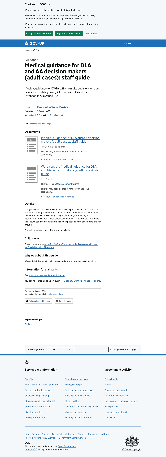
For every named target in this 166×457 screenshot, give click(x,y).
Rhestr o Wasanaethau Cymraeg (41, 437)
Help (27, 434)
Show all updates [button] (56, 294)
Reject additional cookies (69, 33)
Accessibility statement (63, 434)
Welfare (36, 50)
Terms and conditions (98, 434)
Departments (111, 379)
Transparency (111, 406)
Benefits (29, 379)
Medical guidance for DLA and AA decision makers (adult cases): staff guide (70, 139)
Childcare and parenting (37, 395)
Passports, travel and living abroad (82, 406)
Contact (82, 434)
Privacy (35, 434)
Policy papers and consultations (121, 401)
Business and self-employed (38, 390)
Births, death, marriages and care (41, 384)
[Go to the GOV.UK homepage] (34, 43)
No (70, 349)
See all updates (56, 115)
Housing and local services (78, 395)
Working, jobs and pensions (78, 417)
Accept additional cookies (39, 33)
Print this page (65, 301)
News (108, 384)
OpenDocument (64, 183)
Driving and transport (35, 417)
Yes (56, 349)
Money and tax (72, 401)
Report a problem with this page (123, 349)
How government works (116, 412)
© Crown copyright (131, 449)
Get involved (111, 417)
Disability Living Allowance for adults (82, 280)
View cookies (91, 33)
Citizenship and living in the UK (40, 401)
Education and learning (76, 379)
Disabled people (33, 412)
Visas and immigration (75, 412)
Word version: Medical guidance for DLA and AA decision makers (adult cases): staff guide (71, 170)
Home (27, 50)
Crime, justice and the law (37, 406)
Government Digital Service (72, 437)
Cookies (45, 434)
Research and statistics (116, 395)
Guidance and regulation (117, 390)
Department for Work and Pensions (52, 107)
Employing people (74, 384)
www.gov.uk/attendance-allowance (47, 275)
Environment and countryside (79, 390)
